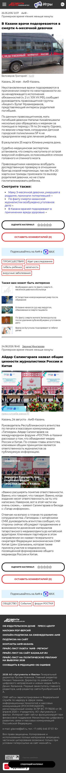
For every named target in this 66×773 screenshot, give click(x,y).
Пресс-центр (46, 626)
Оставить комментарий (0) (33, 237)
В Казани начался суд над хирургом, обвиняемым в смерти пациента (33, 308)
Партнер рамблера (30, 757)
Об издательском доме (19, 626)
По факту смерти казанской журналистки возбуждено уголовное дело (29, 202)
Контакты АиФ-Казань (18, 644)
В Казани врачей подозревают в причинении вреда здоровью (28, 210)
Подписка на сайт (15, 639)
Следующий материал (32, 764)
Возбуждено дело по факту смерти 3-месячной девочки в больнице (34, 288)
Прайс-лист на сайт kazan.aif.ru (25, 653)
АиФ (31, 75)
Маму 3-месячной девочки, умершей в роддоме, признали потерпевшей (32, 194)
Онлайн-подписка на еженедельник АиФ (31, 635)
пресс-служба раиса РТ (15, 413)
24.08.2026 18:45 (11, 346)
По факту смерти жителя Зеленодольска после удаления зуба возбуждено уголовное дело (38, 320)
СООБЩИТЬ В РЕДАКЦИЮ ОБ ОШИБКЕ (26, 664)
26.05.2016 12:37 (10, 13)
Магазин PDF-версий (17, 630)
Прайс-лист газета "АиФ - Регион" (25, 648)
